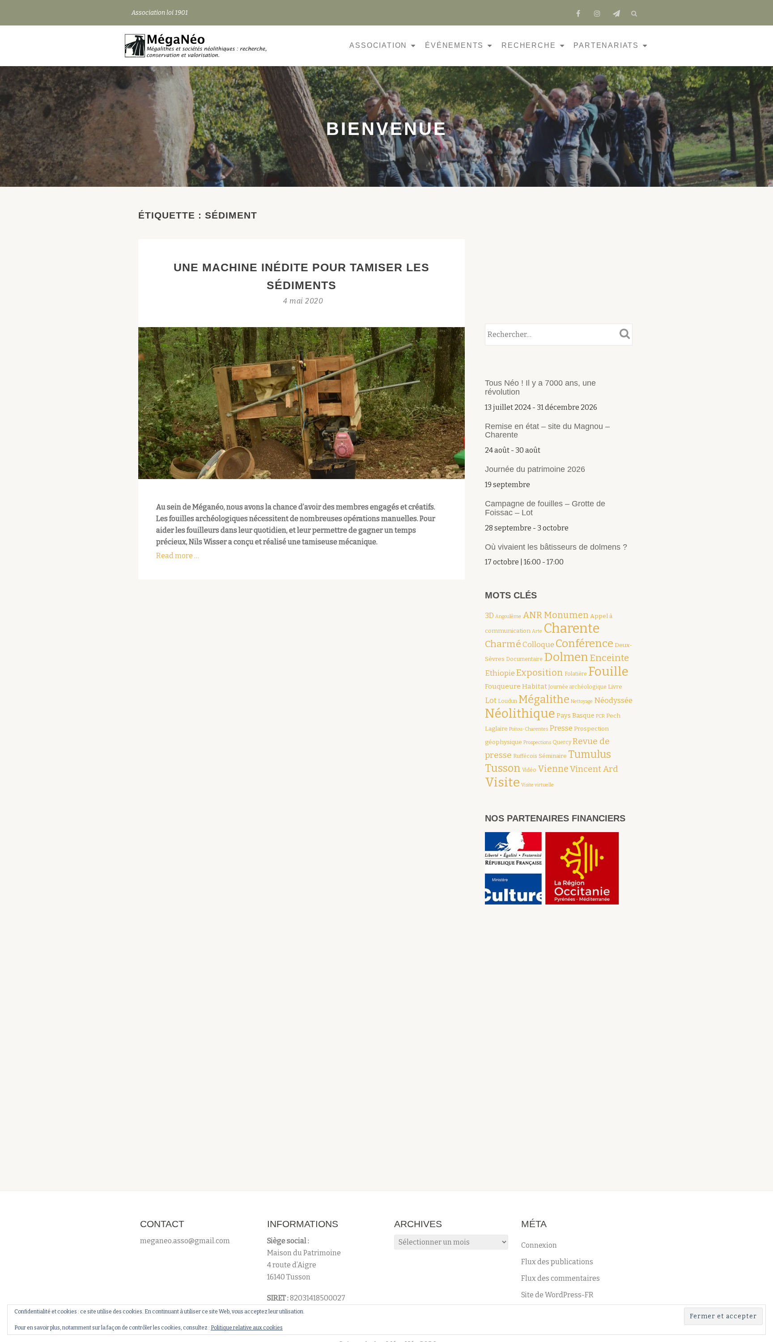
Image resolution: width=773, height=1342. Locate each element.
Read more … (177, 555)
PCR (600, 716)
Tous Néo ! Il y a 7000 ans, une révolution (540, 387)
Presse (561, 728)
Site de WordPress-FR (557, 1295)
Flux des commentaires (560, 1278)
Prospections (537, 742)
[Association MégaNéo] (198, 45)
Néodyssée (613, 700)
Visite (502, 782)
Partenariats (606, 45)
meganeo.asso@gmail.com (185, 1241)
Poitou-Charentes (528, 729)
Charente (571, 628)
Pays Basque (575, 715)
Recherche (528, 45)
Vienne (553, 769)
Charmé (503, 644)
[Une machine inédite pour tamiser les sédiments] (301, 402)
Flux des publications (557, 1262)
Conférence (584, 643)
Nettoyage (582, 701)
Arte (537, 631)
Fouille (608, 671)
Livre (615, 686)
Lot (491, 700)
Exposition (539, 672)
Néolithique (520, 713)
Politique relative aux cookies (247, 1328)
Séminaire (553, 756)
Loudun (507, 701)
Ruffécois (525, 756)
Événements (454, 45)
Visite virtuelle (537, 785)
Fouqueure (503, 686)
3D (489, 615)
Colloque (538, 644)
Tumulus (589, 754)
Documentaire (524, 659)
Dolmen (566, 657)
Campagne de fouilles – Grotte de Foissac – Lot (545, 508)
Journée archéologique (577, 687)
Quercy (561, 742)
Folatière (576, 674)
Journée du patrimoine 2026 (535, 469)
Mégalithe (543, 699)
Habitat (534, 686)
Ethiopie (500, 673)
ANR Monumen (555, 615)
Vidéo (529, 770)
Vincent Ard (594, 769)
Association (378, 45)
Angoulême (508, 616)
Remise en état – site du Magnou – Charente (547, 431)
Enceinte (609, 658)
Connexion (539, 1245)
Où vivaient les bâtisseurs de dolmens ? (556, 547)
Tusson (503, 768)
